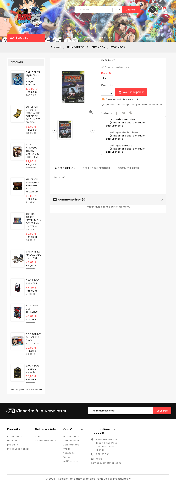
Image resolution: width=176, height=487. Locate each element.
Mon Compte (73, 429)
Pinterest (130, 112)
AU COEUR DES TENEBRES (32, 308)
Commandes (71, 444)
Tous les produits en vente (26, 390)
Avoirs (67, 448)
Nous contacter (99, 37)
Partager (116, 112)
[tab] (64, 168)
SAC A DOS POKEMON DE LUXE (33, 369)
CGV (38, 436)
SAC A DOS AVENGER (33, 282)
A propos (74, 37)
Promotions (14, 436)
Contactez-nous (45, 440)
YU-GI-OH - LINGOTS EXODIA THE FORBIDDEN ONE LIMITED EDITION (33, 114)
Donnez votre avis (115, 67)
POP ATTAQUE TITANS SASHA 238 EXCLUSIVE (33, 151)
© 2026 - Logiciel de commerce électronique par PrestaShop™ (88, 478)
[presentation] (54, 130)
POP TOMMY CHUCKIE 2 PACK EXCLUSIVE (33, 339)
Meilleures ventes (18, 448)
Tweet (123, 112)
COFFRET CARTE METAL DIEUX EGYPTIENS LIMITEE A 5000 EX (33, 222)
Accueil (56, 37)
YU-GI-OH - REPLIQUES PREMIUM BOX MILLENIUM (33, 185)
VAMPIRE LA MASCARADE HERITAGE (33, 255)
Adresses (69, 453)
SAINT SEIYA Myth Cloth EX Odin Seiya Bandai (33, 78)
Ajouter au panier (131, 92)
